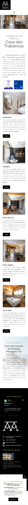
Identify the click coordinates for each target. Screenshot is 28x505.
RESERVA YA (13, 499)
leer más (5, 468)
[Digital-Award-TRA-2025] (18, 89)
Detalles (6, 136)
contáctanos (18, 495)
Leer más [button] (6, 412)
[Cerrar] (25, 476)
